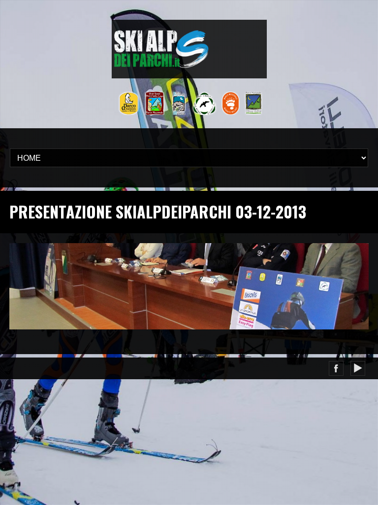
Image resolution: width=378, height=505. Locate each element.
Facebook (336, 368)
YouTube (358, 368)
